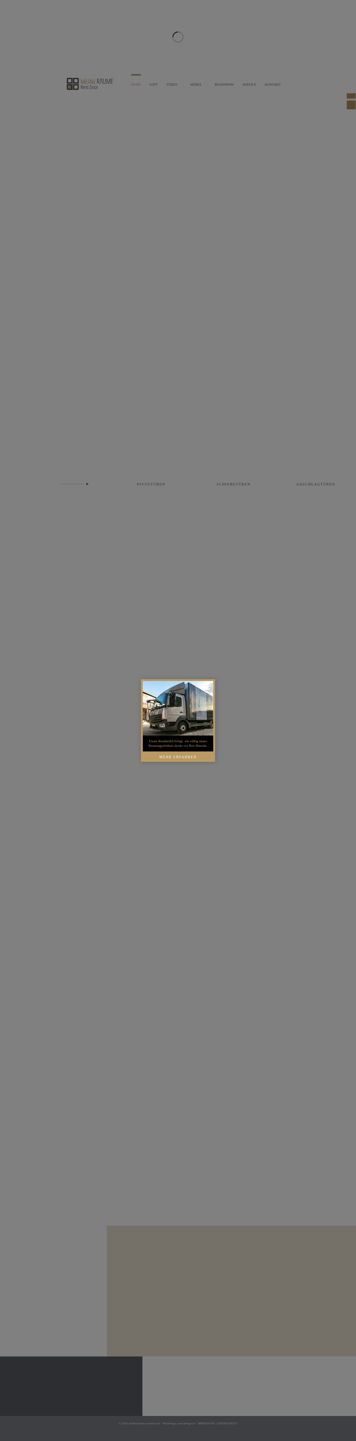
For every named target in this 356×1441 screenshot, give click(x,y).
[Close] (209, 684)
